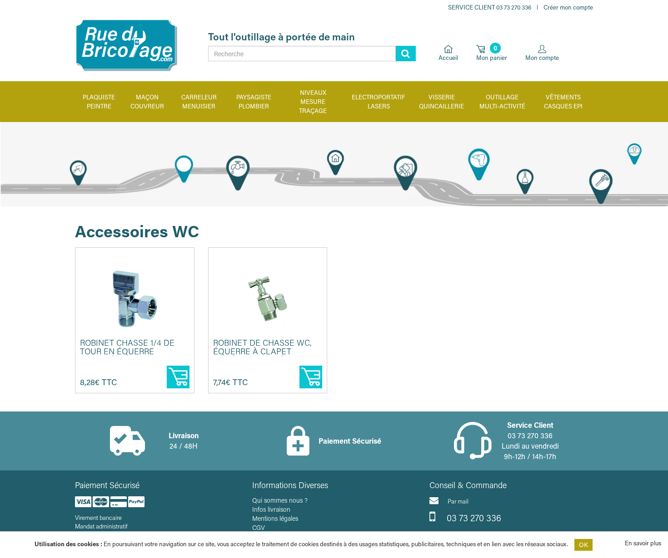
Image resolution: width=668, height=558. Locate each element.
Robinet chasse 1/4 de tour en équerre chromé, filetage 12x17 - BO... (130, 356)
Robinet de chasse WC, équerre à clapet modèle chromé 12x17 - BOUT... (262, 356)
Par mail (458, 501)
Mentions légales (275, 518)
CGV (258, 527)
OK (583, 544)
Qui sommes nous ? (280, 500)
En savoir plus (643, 543)
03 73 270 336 (472, 518)
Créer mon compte (568, 7)
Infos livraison (271, 509)
